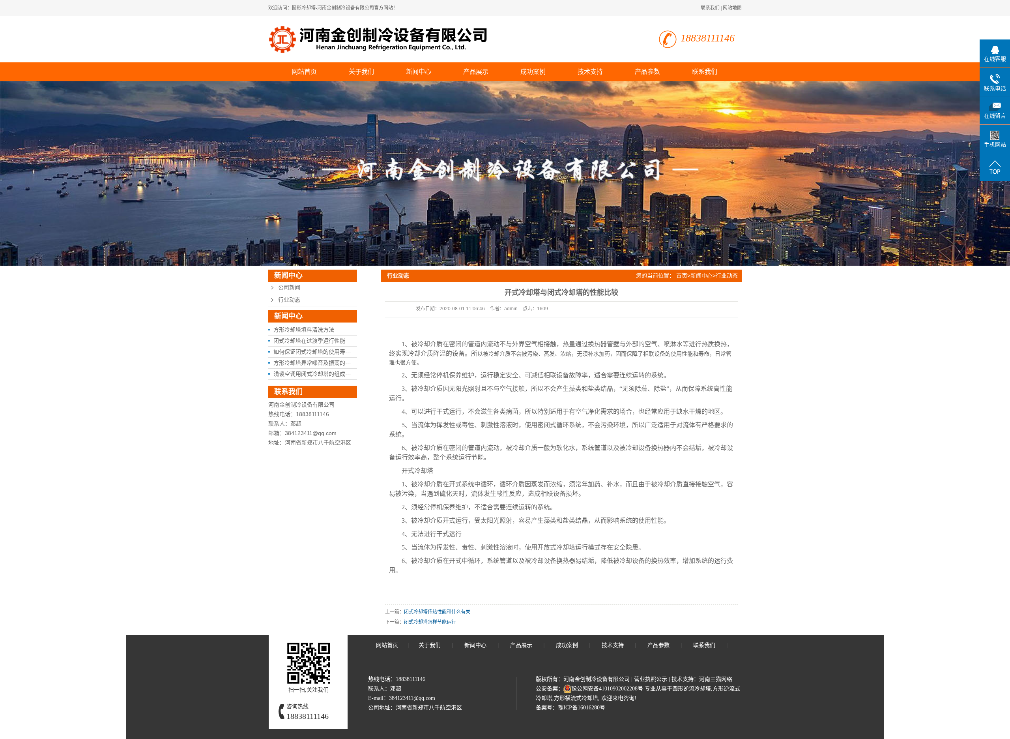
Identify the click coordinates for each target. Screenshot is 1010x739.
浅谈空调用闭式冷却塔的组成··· (312, 374)
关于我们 (361, 71)
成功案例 (533, 71)
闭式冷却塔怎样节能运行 (430, 622)
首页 (681, 275)
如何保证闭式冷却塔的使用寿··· (312, 352)
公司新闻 (289, 288)
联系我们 (710, 8)
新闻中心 (418, 71)
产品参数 (647, 71)
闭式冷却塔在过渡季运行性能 (309, 341)
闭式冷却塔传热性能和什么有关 (437, 612)
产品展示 (475, 71)
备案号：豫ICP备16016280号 (570, 708)
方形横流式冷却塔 (576, 698)
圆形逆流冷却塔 (691, 689)
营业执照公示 (650, 679)
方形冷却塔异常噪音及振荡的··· (312, 363)
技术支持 (590, 71)
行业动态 (289, 300)
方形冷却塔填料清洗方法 (303, 329)
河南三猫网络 (715, 679)
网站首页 (304, 71)
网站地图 (732, 8)
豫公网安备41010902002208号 (607, 689)
